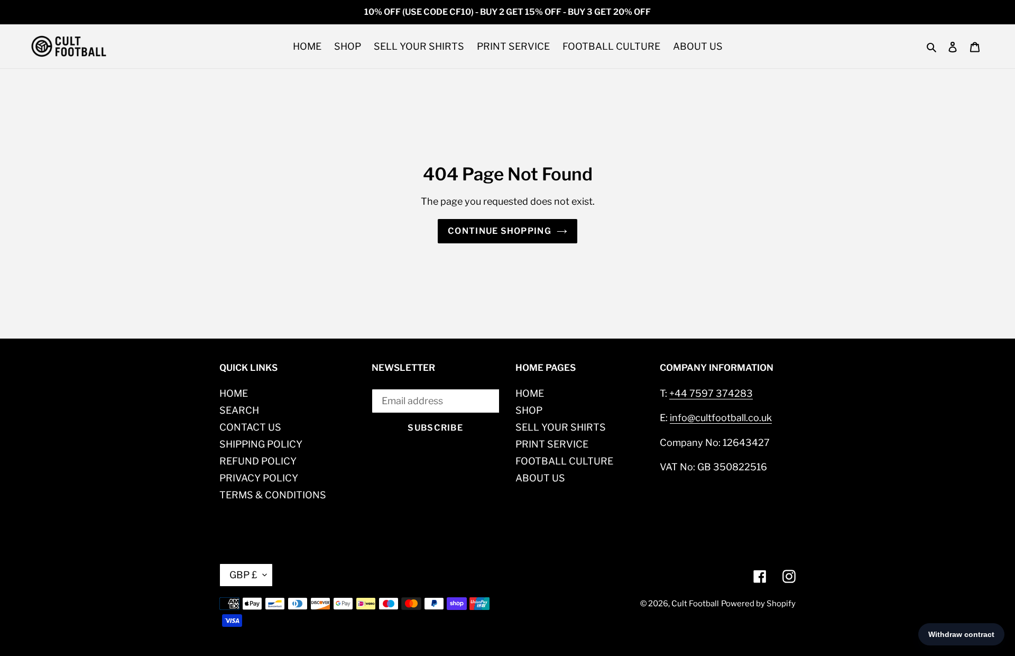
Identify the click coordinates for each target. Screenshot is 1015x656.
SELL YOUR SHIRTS (560, 427)
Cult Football (695, 603)
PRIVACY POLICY (258, 478)
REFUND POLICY (258, 461)
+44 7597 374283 (711, 393)
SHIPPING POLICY (260, 444)
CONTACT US (250, 427)
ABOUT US (540, 478)
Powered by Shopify (758, 603)
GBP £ (243, 574)
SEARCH (239, 410)
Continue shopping (499, 231)
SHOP (528, 410)
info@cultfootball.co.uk (721, 417)
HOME (233, 393)
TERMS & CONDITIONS (272, 494)
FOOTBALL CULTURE (564, 461)
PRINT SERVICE (551, 444)
